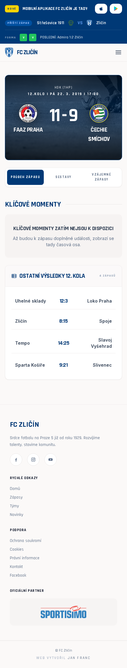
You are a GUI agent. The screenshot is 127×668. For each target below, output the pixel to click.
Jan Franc (79, 658)
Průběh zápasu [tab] (25, 177)
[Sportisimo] (63, 612)
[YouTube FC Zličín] (50, 459)
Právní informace (24, 558)
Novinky (16, 514)
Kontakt (16, 567)
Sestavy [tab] (63, 177)
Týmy (14, 506)
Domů (15, 488)
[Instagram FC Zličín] (33, 459)
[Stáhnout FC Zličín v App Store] (101, 9)
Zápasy (16, 497)
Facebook (18, 575)
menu (118, 52)
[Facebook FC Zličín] (16, 459)
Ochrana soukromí (25, 541)
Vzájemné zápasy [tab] (101, 177)
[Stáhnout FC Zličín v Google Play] (116, 9)
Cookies (17, 549)
